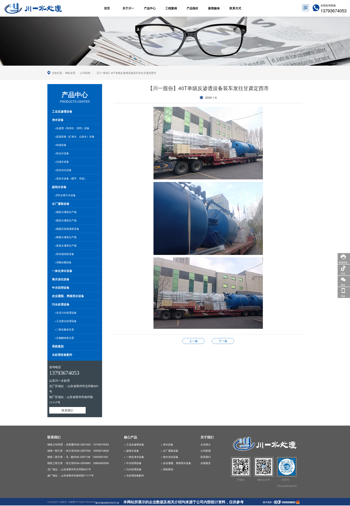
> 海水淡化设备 (169, 457)
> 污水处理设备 (132, 469)
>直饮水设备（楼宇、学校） (71, 178)
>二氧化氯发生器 (64, 329)
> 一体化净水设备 (134, 457)
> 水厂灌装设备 (169, 450)
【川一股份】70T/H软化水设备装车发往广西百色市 (223, 341)
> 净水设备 (167, 444)
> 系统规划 (167, 469)
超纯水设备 (59, 187)
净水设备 (58, 120)
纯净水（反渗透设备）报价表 (193, 341)
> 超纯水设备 (131, 450)
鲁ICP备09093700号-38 (107, 502)
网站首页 (70, 73)
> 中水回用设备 (132, 463)
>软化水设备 (62, 153)
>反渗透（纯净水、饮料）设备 (72, 128)
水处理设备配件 (62, 354)
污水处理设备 (60, 304)
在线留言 (206, 463)
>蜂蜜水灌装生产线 (66, 237)
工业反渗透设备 (62, 111)
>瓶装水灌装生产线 (66, 220)
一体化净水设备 (62, 271)
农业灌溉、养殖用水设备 (68, 296)
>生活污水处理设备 (66, 312)
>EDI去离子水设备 (65, 195)
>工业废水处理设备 (66, 321)
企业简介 (206, 444)
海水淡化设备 (60, 279)
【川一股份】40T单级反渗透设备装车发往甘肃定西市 (126, 73)
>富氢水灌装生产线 (66, 245)
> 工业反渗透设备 (134, 444)
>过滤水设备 (62, 161)
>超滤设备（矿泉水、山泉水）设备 (74, 136)
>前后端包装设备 (64, 254)
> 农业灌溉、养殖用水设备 (176, 463)
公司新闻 (85, 73)
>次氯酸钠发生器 (64, 338)
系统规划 (58, 346)
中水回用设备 (60, 287)
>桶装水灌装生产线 (66, 212)
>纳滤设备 (60, 145)
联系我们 (67, 410)
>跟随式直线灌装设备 (67, 228)
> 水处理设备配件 (134, 475)
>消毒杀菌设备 (63, 262)
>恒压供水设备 (63, 170)
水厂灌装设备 (60, 203)
